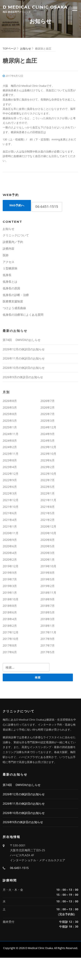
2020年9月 (10, 540)
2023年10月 (48, 454)
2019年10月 (48, 566)
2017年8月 (10, 645)
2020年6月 (10, 546)
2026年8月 (10, 401)
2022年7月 (47, 480)
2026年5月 (10, 407)
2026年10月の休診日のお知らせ (24, 368)
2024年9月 (47, 434)
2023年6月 (47, 460)
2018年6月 (10, 612)
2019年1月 (10, 593)
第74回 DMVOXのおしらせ (21, 340)
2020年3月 (47, 553)
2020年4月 (10, 553)
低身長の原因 (11, 288)
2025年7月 (47, 414)
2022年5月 (47, 487)
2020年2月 (10, 559)
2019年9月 (10, 573)
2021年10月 (10, 507)
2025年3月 (47, 421)
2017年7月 (47, 645)
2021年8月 (47, 507)
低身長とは (10, 282)
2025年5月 (10, 421)
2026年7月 (47, 401)
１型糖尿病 (10, 268)
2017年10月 (10, 639)
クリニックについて (16, 235)
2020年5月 (47, 546)
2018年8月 (10, 606)
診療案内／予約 (13, 242)
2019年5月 (47, 579)
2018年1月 (47, 626)
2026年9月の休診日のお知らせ (23, 377)
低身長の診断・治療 (16, 295)
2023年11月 (10, 454)
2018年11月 (48, 593)
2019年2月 (47, 586)
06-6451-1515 (46, 206)
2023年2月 (47, 467)
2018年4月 (10, 619)
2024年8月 (10, 440)
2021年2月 (47, 520)
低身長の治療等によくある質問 (23, 315)
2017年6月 (10, 652)
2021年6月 (10, 513)
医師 (6, 255)
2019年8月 (47, 573)
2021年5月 (47, 513)
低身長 (7, 275)
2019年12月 (10, 566)
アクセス (8, 262)
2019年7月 (10, 579)
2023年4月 (10, 467)
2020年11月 (10, 533)
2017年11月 (48, 632)
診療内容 (8, 248)
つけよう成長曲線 (14, 308)
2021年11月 (48, 500)
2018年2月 (10, 626)
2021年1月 (10, 526)
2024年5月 (47, 440)
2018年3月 (47, 619)
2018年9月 (47, 599)
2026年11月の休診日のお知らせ (24, 358)
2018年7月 (47, 606)
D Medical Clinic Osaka (35, 6)
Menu (74, 9)
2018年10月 (10, 599)
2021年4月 (10, 520)
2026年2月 (47, 407)
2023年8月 (10, 460)
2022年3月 (10, 493)
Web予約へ (16, 205)
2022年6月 (10, 487)
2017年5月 (47, 652)
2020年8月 (47, 540)
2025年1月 (10, 427)
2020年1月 (47, 559)
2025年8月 (10, 414)
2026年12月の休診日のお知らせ (24, 349)
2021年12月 (10, 500)
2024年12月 (48, 427)
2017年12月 (10, 632)
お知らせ (8, 229)
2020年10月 (48, 533)
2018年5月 (47, 612)
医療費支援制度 (13, 301)
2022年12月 (10, 474)
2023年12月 (48, 447)
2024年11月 (10, 434)
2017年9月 (47, 639)
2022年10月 (48, 474)
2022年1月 (47, 493)
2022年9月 (10, 480)
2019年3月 (10, 586)
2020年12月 (48, 526)
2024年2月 (10, 447)
